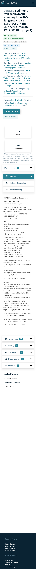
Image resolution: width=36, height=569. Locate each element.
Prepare (7, 565)
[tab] (18, 176)
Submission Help (10, 567)
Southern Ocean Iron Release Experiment (15, 104)
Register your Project (12, 562)
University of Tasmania (17, 73)
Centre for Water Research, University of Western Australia (17, 79)
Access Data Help (10, 548)
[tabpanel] (18, 263)
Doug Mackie (16, 83)
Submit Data (9, 560)
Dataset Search (10, 544)
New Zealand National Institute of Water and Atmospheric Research (17, 57)
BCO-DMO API (10, 550)
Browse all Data (10, 546)
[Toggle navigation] (33, 3)
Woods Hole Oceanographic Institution (14, 66)
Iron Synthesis (17, 100)
